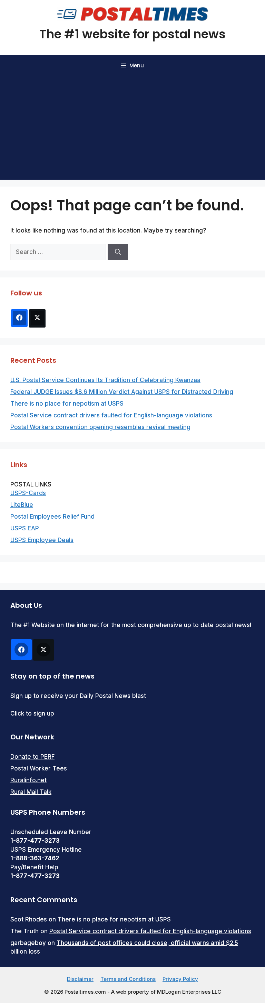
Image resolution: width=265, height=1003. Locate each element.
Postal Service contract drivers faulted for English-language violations (111, 415)
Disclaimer (80, 979)
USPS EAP (24, 528)
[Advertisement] (132, 127)
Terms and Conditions (128, 979)
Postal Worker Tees (38, 768)
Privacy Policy (180, 979)
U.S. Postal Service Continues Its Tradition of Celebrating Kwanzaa (105, 380)
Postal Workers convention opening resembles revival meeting (100, 427)
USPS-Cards (28, 493)
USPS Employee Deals (41, 540)
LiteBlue (21, 504)
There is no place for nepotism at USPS (67, 403)
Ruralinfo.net (28, 780)
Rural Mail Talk (30, 791)
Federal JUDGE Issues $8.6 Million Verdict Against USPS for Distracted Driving (121, 391)
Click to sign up (32, 713)
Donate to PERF (32, 756)
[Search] (118, 252)
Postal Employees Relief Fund (52, 516)
